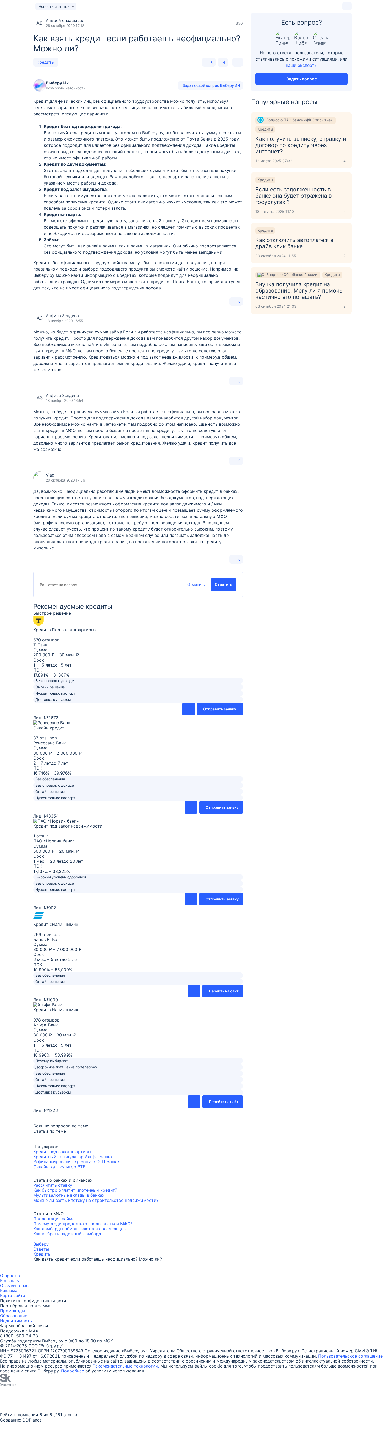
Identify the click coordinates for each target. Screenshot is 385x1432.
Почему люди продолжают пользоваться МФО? (83, 1223)
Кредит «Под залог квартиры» (65, 629)
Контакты (10, 1280)
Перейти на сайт (224, 991)
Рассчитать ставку (52, 1185)
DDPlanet (32, 1420)
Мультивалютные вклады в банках (68, 1195)
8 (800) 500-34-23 (19, 1335)
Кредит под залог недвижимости (67, 826)
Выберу (41, 1244)
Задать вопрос (301, 79)
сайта (19, 1295)
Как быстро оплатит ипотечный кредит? (75, 1190)
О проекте (10, 1275)
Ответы (41, 1249)
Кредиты (46, 62)
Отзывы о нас (14, 1285)
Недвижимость (16, 1320)
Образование (13, 1315)
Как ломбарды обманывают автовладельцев (79, 1228)
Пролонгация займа (54, 1218)
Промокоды (12, 1310)
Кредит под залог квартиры (62, 1151)
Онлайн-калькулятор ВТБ (59, 1166)
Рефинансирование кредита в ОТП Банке (76, 1161)
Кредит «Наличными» (55, 924)
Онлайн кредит (48, 728)
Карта (6, 1295)
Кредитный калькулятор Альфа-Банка (72, 1156)
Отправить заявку (219, 709)
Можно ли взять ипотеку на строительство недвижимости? (95, 1200)
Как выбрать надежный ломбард (67, 1233)
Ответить (223, 584)
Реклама (9, 1290)
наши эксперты (301, 65)
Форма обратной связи (24, 1325)
